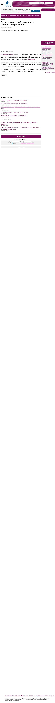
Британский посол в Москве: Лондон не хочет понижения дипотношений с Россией (47, 53)
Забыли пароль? (23, 143)
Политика (9, 27)
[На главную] (8, 4)
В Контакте (13, 695)
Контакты (23, 695)
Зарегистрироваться (30, 143)
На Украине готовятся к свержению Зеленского (14, 103)
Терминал (7, 695)
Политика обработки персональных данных (45, 695)
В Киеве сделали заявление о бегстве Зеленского (15, 100)
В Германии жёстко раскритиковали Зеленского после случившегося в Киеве (47, 63)
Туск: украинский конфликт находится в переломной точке (48, 68)
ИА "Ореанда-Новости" (9, 51)
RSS (10, 695)
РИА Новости (31, 59)
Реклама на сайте (33, 695)
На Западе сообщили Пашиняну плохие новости (14, 112)
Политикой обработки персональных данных (19, 11)
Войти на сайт (49, 2)
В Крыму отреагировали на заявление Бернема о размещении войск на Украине (48, 58)
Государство (3, 27)
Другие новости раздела (50, 72)
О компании (18, 695)
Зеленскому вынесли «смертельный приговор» (14, 115)
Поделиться (4, 75)
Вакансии (27, 695)
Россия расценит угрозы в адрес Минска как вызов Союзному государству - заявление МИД (47, 49)
